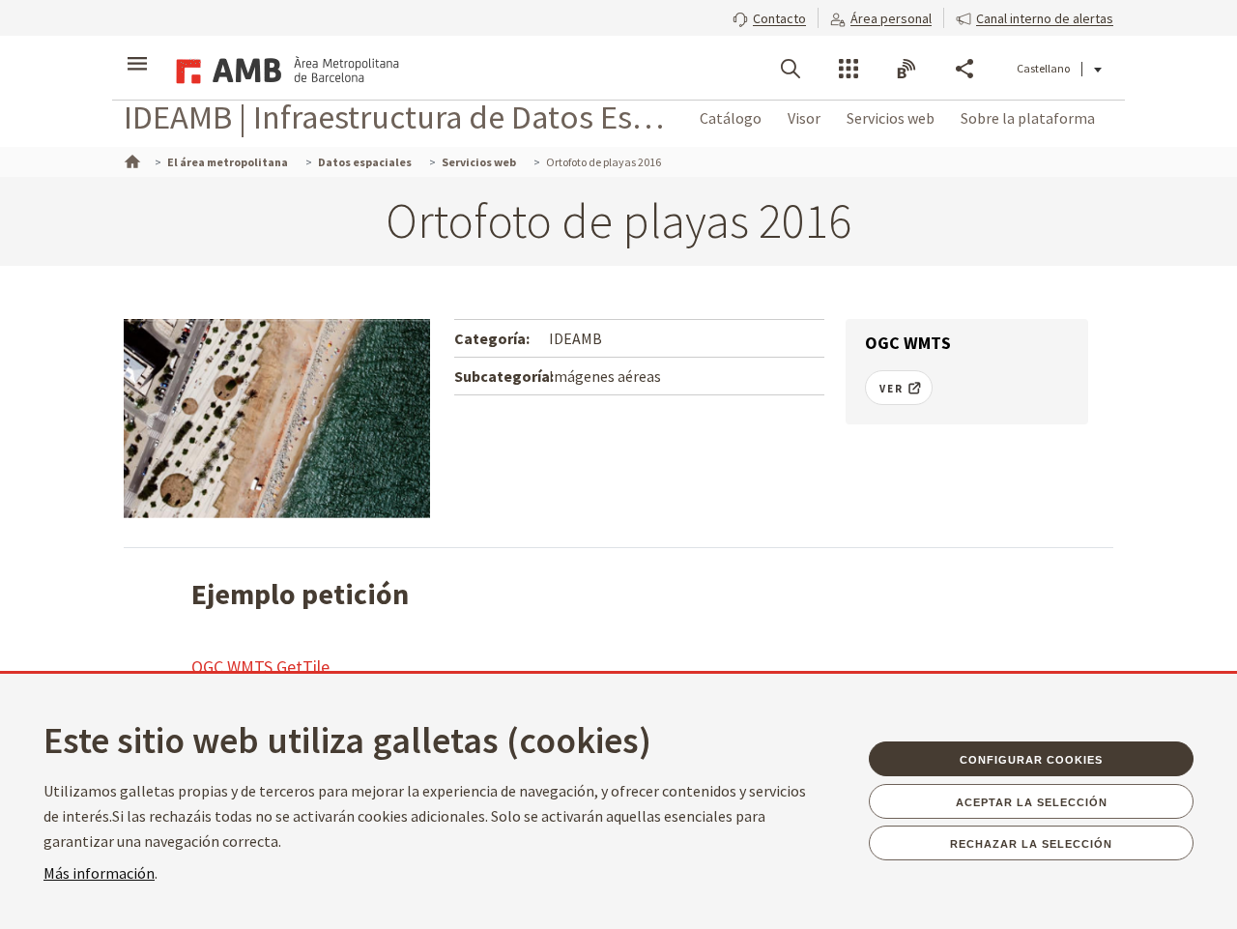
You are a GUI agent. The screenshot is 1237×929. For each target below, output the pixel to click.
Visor (804, 118)
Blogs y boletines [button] (906, 69)
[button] (769, 16)
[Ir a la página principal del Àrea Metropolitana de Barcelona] (284, 68)
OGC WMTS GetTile (260, 666)
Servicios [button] (848, 69)
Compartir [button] (964, 69)
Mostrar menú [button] (137, 51)
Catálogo (731, 118)
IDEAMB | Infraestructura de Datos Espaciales (396, 116)
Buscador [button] (791, 69)
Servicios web (891, 118)
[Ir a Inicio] (130, 159)
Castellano (1043, 68)
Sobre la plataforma (1028, 118)
